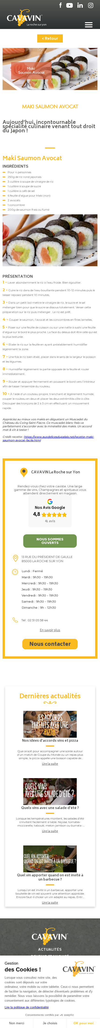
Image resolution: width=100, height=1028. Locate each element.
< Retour (50, 39)
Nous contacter (50, 644)
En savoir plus (50, 631)
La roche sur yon (37, 25)
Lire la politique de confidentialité (27, 1007)
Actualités (50, 950)
